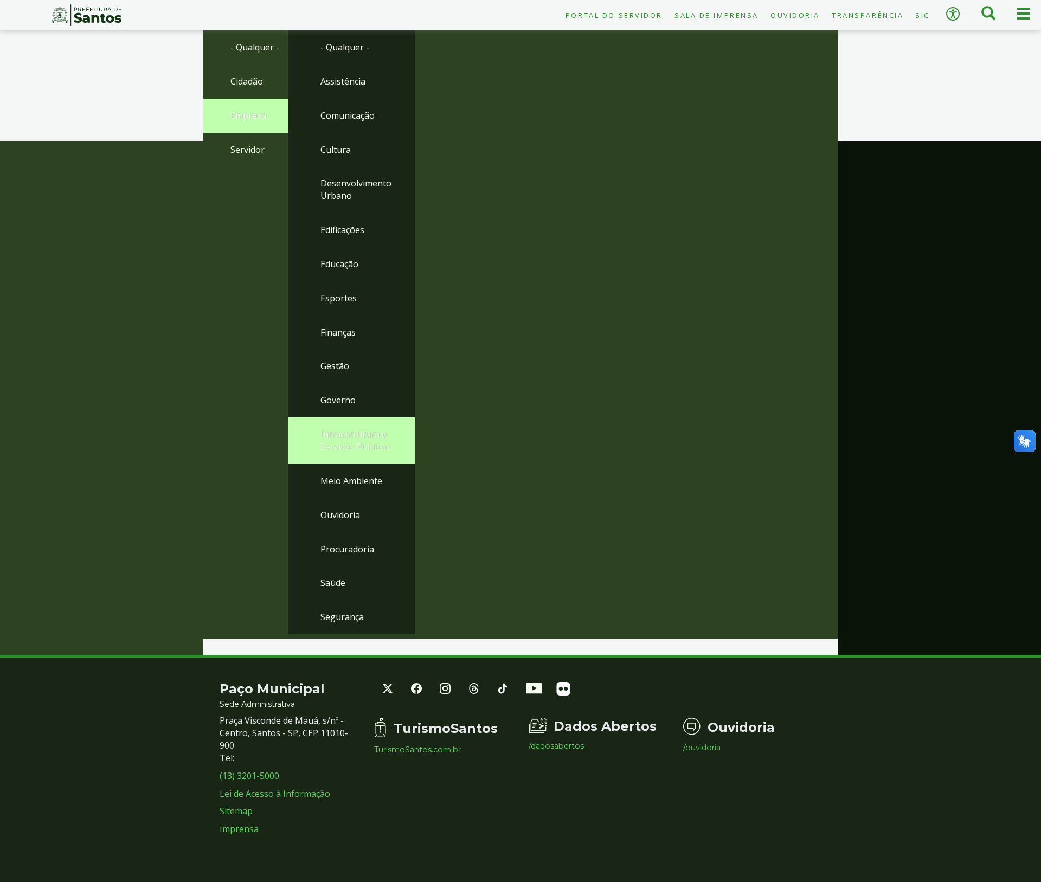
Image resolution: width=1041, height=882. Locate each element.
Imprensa (239, 829)
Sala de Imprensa (716, 15)
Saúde (332, 583)
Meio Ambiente (351, 481)
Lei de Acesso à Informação (275, 794)
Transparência (867, 15)
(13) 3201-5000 (249, 776)
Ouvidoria (795, 15)
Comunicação (347, 115)
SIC (922, 15)
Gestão (334, 366)
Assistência (342, 81)
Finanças (338, 332)
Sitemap (236, 811)
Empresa (248, 115)
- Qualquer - (254, 47)
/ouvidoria (702, 747)
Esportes (338, 298)
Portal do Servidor (614, 15)
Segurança (342, 617)
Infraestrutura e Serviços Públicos (355, 440)
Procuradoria (347, 549)
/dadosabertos (556, 746)
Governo (338, 400)
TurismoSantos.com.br (417, 750)
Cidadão (246, 81)
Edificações (342, 230)
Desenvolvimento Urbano (355, 189)
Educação (339, 264)
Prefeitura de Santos (87, 15)
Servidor (247, 150)
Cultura (335, 150)
